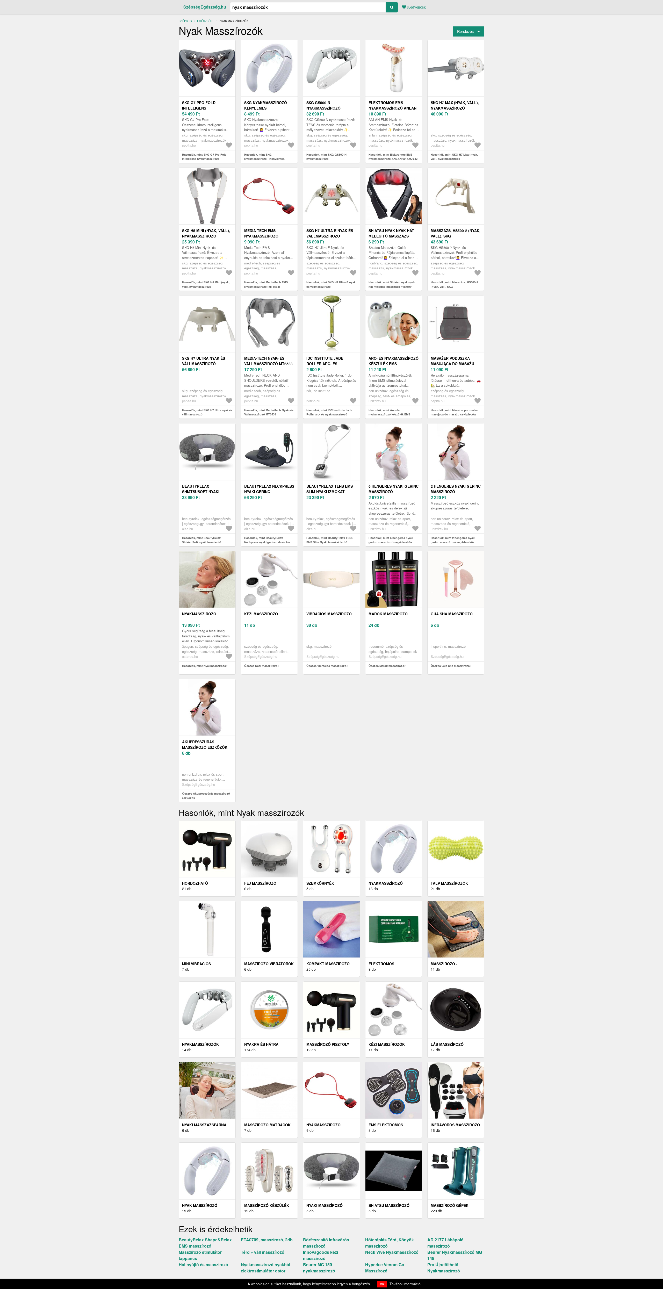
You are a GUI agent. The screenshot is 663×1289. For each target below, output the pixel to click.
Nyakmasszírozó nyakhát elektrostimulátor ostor (265, 1268)
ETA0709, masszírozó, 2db (267, 1240)
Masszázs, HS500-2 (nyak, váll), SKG (455, 233)
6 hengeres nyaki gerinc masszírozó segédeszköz (394, 492)
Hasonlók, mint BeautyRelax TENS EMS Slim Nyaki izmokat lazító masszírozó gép (329, 542)
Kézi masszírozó (261, 613)
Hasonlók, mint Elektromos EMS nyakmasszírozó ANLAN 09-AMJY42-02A (394, 159)
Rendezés (465, 31)
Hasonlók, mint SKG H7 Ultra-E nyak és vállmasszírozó (331, 284)
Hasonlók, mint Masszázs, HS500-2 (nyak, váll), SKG (454, 284)
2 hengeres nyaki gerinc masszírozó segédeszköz (456, 492)
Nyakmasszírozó (199, 613)
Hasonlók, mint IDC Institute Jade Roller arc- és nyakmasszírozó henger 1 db (329, 414)
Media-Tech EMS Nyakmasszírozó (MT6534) (261, 236)
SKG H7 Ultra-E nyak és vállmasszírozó (329, 233)
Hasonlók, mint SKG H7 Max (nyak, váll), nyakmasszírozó (454, 157)
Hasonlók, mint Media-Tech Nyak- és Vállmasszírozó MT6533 (268, 412)
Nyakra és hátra (261, 1044)
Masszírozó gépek (450, 1205)
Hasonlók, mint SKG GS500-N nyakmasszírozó (326, 157)
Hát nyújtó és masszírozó (203, 1265)
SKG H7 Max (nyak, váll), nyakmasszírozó (455, 105)
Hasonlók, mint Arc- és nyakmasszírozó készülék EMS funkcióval (389, 414)
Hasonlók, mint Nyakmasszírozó (204, 666)
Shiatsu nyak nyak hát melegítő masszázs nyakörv (391, 236)
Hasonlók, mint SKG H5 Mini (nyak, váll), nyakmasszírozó (205, 284)
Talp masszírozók (449, 883)
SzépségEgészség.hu (204, 7)
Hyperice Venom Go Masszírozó (384, 1268)
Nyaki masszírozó (324, 1205)
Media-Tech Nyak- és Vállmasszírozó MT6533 (268, 361)
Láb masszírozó (447, 1044)
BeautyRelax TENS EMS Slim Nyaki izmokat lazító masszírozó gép (330, 492)
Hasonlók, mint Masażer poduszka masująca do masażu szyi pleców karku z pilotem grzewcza (454, 414)
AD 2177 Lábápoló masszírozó (445, 1243)
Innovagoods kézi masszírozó (320, 1255)
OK (382, 1284)
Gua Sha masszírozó (452, 613)
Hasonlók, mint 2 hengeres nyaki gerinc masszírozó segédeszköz (453, 540)
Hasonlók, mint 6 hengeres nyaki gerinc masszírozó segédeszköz (391, 540)
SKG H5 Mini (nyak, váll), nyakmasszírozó (206, 233)
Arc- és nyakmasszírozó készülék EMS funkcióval (394, 364)
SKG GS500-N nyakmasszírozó (323, 105)
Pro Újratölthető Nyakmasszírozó (443, 1268)
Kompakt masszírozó (328, 963)
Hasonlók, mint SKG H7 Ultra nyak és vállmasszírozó (207, 412)
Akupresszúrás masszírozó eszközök (204, 744)
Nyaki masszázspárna (204, 1124)
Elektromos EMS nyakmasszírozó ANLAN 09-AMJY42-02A (392, 108)
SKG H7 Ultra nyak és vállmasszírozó (203, 361)
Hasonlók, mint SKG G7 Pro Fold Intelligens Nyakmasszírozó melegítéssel (204, 159)
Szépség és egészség (196, 21)
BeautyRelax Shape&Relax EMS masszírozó (205, 1243)
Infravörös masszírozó (455, 1124)
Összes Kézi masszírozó (261, 666)
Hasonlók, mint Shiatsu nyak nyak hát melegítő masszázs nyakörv (392, 284)
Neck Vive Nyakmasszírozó (392, 1252)
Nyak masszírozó (199, 1205)
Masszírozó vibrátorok (269, 963)
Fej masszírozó (260, 883)
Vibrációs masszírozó (329, 613)
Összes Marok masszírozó (386, 666)
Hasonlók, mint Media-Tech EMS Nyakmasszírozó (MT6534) (266, 284)
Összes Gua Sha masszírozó (450, 666)
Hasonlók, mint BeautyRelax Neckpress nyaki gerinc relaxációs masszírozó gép (267, 542)
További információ (405, 1283)
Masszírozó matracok (267, 1124)
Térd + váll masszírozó (262, 1252)
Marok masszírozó (388, 613)
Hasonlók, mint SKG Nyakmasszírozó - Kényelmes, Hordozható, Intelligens (264, 159)
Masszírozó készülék (266, 1205)
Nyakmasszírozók (200, 1044)
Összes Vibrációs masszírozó (326, 666)
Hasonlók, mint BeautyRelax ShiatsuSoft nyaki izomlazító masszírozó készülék (201, 542)
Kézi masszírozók (387, 1044)
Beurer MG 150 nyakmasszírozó (319, 1268)
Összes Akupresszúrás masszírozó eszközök (206, 795)
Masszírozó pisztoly (327, 1044)
